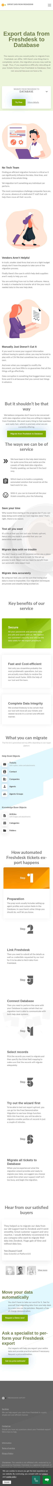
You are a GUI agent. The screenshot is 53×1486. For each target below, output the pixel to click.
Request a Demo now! (15, 1318)
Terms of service (8, 1448)
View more (42, 1270)
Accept (6, 1482)
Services (5, 1409)
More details (33, 102)
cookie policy (11, 1477)
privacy (45, 1474)
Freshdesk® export (16, 1398)
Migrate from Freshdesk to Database (26, 434)
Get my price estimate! (15, 1361)
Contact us (6, 1426)
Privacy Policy (7, 1454)
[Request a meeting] (36, 1480)
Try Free (18, 102)
